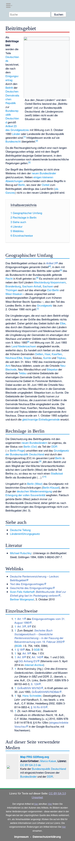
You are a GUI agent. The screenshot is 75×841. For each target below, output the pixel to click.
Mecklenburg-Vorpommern (50, 282)
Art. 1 (20, 619)
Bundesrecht (13, 141)
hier (36, 803)
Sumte (47, 358)
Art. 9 (25, 653)
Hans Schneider (31, 695)
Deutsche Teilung (20, 530)
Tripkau (61, 358)
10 (44, 476)
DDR (54, 446)
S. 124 (34, 684)
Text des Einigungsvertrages (27, 584)
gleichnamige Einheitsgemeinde (41, 419)
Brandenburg (13, 286)
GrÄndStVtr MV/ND (29, 688)
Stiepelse (52, 369)
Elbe (62, 323)
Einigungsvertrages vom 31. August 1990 (39, 620)
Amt (7, 365)
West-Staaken (13, 294)
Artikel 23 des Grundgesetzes (17, 128)
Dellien (39, 354)
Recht (9, 278)
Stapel (27, 358)
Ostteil (45, 185)
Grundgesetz (44, 305)
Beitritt (9, 87)
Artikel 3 (51, 263)
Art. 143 (36, 657)
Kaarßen (57, 354)
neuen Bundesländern (34, 443)
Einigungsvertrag (12, 78)
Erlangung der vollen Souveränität (25, 495)
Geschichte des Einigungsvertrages (31, 588)
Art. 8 (20, 657)
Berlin (21, 185)
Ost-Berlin (53, 290)
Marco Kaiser (48, 761)
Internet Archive (34, 665)
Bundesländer (28, 776)
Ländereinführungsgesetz (25, 534)
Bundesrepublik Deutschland (12, 116)
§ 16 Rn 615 (38, 707)
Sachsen (48, 286)
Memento (46, 661)
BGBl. (18, 646)
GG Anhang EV (28, 661)
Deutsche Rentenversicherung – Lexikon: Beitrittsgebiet (34, 578)
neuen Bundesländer (44, 173)
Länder (16, 134)
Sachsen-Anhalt (31, 286)
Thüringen (11, 290)
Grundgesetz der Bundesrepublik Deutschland (37, 452)
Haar (47, 354)
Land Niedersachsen (23, 346)
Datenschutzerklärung (47, 837)
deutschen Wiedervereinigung (34, 491)
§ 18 (19, 649)
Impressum (21, 837)
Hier (50, 803)
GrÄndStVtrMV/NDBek (45, 692)
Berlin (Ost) (30, 446)
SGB (37, 649)
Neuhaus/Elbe (13, 358)
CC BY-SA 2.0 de (30, 765)
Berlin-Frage (17, 450)
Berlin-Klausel (51, 487)
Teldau (22, 373)
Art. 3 (20, 626)
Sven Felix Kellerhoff (22, 592)
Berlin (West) (35, 484)
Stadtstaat (57, 473)
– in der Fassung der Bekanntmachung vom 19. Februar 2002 (38, 636)
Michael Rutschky (20, 553)
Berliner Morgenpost (22, 599)
